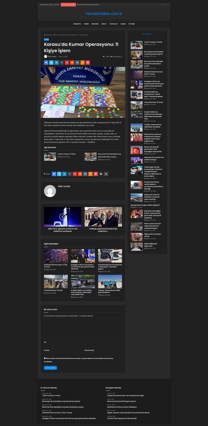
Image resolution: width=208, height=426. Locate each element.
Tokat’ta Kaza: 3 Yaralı (67, 154)
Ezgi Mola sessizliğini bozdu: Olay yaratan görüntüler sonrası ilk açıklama (152, 214)
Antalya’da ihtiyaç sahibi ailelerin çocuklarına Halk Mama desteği (153, 185)
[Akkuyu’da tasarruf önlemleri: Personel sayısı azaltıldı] (137, 198)
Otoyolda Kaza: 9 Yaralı (53, 290)
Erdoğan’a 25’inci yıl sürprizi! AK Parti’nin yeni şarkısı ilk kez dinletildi (82, 267)
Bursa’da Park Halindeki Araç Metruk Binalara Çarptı (94, 4)
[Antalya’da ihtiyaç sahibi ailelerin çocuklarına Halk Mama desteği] (137, 185)
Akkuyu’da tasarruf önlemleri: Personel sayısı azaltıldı (151, 197)
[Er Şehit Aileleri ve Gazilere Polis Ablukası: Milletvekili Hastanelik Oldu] (83, 281)
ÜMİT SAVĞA (52, 56)
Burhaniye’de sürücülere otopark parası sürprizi (153, 53)
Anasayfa (77, 24)
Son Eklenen (147, 34)
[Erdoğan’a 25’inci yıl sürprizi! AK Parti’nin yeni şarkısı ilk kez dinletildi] (83, 256)
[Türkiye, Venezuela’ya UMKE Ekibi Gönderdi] (110, 281)
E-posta (47, 350)
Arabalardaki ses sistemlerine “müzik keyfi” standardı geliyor (110, 267)
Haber (86, 24)
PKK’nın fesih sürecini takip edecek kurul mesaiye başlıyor (152, 226)
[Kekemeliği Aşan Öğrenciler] (137, 247)
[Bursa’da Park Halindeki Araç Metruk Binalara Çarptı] (91, 157)
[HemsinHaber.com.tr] (104, 13)
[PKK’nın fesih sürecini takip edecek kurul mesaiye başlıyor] (137, 227)
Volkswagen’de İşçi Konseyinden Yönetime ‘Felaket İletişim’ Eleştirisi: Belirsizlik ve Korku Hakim (153, 171)
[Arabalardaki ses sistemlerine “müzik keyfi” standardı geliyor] (110, 256)
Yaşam (123, 24)
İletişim (132, 24)
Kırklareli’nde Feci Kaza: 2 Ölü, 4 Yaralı (55, 266)
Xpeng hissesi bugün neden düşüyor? (145, 205)
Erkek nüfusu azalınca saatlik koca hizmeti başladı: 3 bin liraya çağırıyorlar (152, 137)
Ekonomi (95, 24)
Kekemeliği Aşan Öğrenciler (150, 245)
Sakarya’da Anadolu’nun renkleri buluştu (154, 158)
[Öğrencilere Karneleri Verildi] (137, 237)
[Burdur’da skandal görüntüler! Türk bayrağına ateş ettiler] (137, 150)
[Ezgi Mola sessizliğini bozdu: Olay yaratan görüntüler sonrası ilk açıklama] (137, 214)
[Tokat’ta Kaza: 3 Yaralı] (50, 157)
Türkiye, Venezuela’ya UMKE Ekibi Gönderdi (109, 291)
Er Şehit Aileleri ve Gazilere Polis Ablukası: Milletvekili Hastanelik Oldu (81, 292)
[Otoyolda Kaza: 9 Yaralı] (56, 281)
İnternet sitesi (89, 350)
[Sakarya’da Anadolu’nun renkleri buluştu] (137, 160)
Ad (45, 342)
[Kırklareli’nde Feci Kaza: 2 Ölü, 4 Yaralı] (56, 256)
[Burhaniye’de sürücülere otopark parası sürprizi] (137, 55)
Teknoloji (114, 24)
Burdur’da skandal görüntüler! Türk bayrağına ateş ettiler (153, 149)
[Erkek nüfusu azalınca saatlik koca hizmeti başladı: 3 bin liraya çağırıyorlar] (137, 137)
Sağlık (103, 24)
